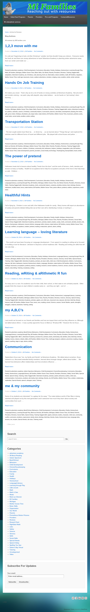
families (65, 337)
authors (9, 111)
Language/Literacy (10, 183)
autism (56, 376)
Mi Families (28, 51)
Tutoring (68, 72)
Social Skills (78, 219)
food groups (13, 224)
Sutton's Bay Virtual (16, 547)
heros (22, 187)
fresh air (44, 75)
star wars (30, 419)
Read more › (9, 65)
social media (16, 116)
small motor (8, 116)
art (25, 75)
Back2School (28, 332)
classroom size (54, 300)
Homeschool (65, 70)
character (65, 415)
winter (68, 77)
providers (37, 150)
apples (38, 300)
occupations (20, 226)
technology (52, 150)
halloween (48, 148)
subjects (13, 304)
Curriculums (39, 70)
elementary (56, 337)
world (40, 419)
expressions (26, 417)
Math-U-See (14, 492)
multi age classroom (23, 77)
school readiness (52, 265)
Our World (45, 72)
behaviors (62, 376)
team (34, 380)
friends (79, 337)
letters (27, 339)
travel (75, 150)
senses (66, 265)
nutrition (13, 226)
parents (32, 150)
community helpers (35, 111)
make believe (43, 114)
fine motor (79, 111)
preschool (69, 339)
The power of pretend (23, 156)
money (68, 224)
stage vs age (19, 341)
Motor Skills (38, 72)
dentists (59, 185)
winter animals (75, 77)
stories (26, 341)
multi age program (54, 339)
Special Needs (76, 258)
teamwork (20, 304)
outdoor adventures (40, 77)
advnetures (38, 222)
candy (58, 222)
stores (54, 226)
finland (78, 300)
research (44, 265)
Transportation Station (24, 122)
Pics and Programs (51, 17)
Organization (14, 508)
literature (50, 263)
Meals (12, 494)
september (8, 380)
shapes (80, 339)
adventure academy (17, 70)
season (58, 302)
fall (43, 148)
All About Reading (16, 455)
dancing (39, 75)
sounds (71, 265)
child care (53, 261)
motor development (23, 150)
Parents (30, 17)
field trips (74, 337)
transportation (69, 150)
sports (72, 302)
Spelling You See (15, 545)
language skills (39, 224)
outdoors (63, 339)
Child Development (29, 70)
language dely (75, 417)
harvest (27, 224)
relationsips (79, 378)
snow (58, 77)
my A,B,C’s (14, 310)
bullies (67, 376)
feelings (73, 185)
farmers (7, 224)
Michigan (19, 72)
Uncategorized (15, 552)
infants (38, 263)
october (27, 226)
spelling (12, 341)
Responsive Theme (69, 609)
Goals (57, 417)
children (25, 148)
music (32, 77)
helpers (53, 148)
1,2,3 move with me (21, 46)
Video (12, 261)
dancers (52, 111)
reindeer (49, 77)
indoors (17, 339)
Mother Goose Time (28, 72)
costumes (53, 185)
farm (68, 185)
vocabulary (26, 268)
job (29, 114)
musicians (70, 114)
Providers (39, 17)
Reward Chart (14, 522)
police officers (57, 187)
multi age (8, 226)
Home (6, 17)
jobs (71, 148)
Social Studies (65, 302)
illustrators (25, 114)
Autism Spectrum (29, 371)
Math (6, 72)
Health (57, 180)
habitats (7, 339)
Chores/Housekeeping (60, 371)
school (48, 302)
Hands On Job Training (24, 83)
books (50, 337)
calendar (15, 111)
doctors (64, 185)
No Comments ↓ (39, 51)
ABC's (20, 337)
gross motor (11, 114)
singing (54, 77)
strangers (29, 380)
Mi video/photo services (12, 22)
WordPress (84, 609)
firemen (78, 185)
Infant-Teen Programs (18, 17)
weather (63, 77)
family (33, 378)
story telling (13, 268)
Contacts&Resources (68, 17)
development (66, 111)
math (66, 75)
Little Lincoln (14, 488)
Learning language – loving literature (36, 232)
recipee (15, 419)
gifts (6, 114)
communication (9, 378)
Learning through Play (76, 70)
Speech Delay (9, 222)
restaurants (43, 226)
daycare (7, 263)
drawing (73, 111)
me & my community (22, 386)
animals (44, 222)
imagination (66, 148)
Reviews (63, 72)
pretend (76, 114)
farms (36, 417)
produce (33, 265)
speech (50, 226)
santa (80, 114)
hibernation (51, 75)
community (38, 148)
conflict (7, 417)
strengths (77, 302)
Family (52, 70)
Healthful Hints (17, 195)
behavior (55, 415)
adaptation (8, 75)
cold (35, 75)
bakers (49, 222)
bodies (54, 222)
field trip (73, 300)
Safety (69, 373)
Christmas (30, 75)
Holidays (57, 70)
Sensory (61, 258)
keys (69, 417)
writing (33, 116)
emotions (25, 378)
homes (12, 339)
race (39, 302)
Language (44, 263)
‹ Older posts (11, 424)
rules (11, 527)
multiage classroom (11, 265)
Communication (18, 347)
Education (47, 70)
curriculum (68, 222)
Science (55, 258)
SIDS (11, 536)
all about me (39, 337)
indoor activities (60, 75)
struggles (8, 304)
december (59, 111)
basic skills (46, 261)
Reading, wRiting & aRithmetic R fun (36, 273)
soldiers (69, 187)
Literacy (47, 224)
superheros (76, 187)
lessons (7, 419)
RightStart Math (15, 524)
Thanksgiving (61, 150)
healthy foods (16, 187)
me (50, 378)
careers (20, 111)
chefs (36, 185)
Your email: (11, 573)
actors (69, 109)
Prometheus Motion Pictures (19, 515)
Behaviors (35, 332)
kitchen (32, 224)
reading (37, 226)
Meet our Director (10, 146)
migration (79, 75)
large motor (34, 114)
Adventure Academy (18, 75)
